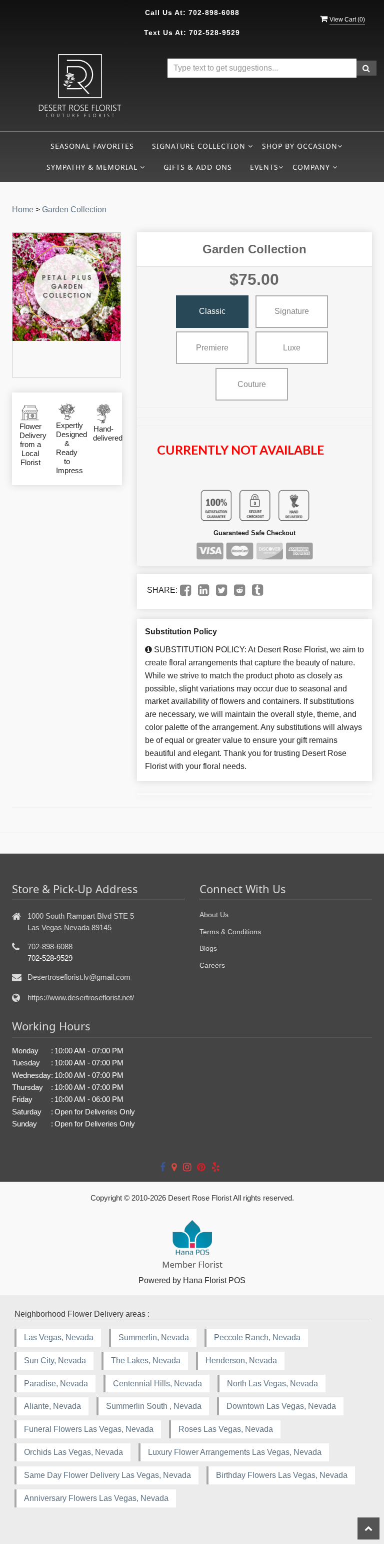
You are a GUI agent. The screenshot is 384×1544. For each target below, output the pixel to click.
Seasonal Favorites (92, 146)
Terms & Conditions (230, 932)
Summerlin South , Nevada (154, 1406)
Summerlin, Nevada (153, 1337)
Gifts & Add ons (198, 167)
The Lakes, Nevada (145, 1360)
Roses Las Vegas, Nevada (225, 1429)
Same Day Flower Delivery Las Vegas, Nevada (107, 1475)
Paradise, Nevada (56, 1383)
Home (23, 209)
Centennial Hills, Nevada (157, 1383)
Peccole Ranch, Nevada (257, 1337)
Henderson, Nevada (241, 1360)
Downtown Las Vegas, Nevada (281, 1406)
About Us (214, 915)
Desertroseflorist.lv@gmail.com (79, 977)
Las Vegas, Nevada (59, 1337)
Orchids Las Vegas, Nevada (73, 1452)
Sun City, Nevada (55, 1360)
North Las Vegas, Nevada (272, 1383)
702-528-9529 (214, 33)
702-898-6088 (214, 13)
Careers (212, 965)
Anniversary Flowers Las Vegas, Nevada (96, 1498)
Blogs (208, 948)
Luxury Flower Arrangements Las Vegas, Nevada (235, 1452)
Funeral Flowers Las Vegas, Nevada (89, 1429)
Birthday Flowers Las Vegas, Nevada (282, 1475)
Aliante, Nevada (52, 1406)
